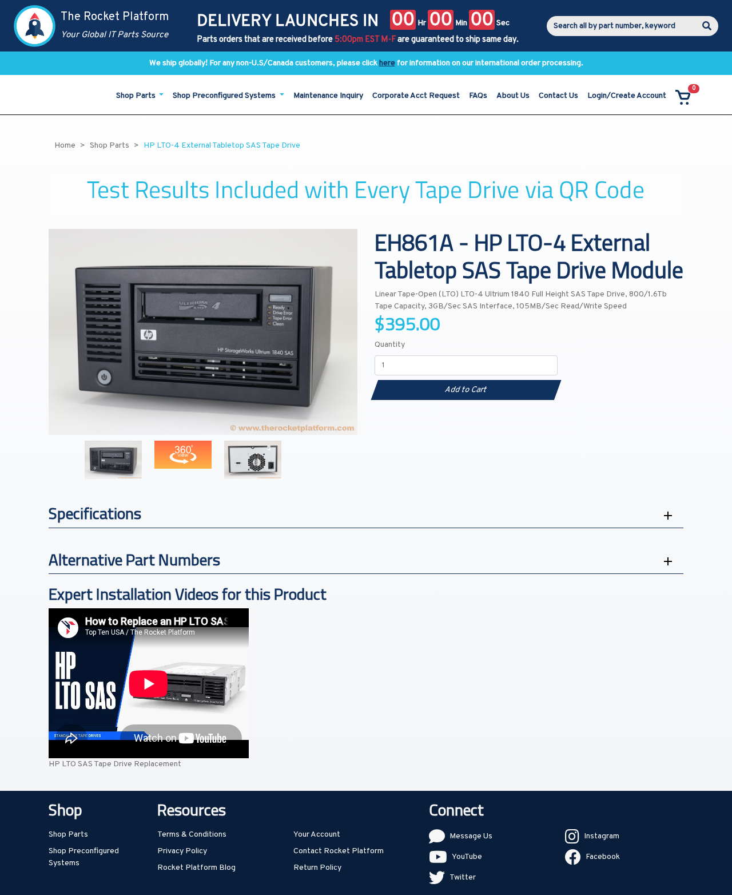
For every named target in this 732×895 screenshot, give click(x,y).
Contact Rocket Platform (338, 851)
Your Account (316, 834)
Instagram (601, 836)
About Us (513, 96)
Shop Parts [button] (136, 96)
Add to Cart (465, 390)
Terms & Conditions (191, 834)
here (387, 63)
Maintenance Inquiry (328, 96)
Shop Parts (68, 834)
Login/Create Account (626, 96)
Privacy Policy (182, 851)
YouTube (467, 857)
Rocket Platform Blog (196, 868)
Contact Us (558, 96)
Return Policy (317, 868)
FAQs (478, 96)
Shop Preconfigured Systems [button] (225, 96)
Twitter (462, 877)
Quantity (390, 345)
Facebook (603, 857)
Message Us (470, 836)
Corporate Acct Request (416, 96)
